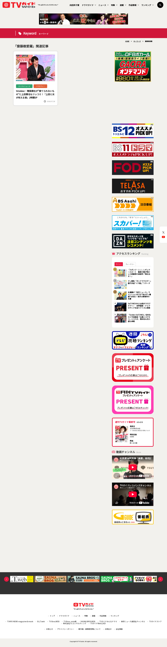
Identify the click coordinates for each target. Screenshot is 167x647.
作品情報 (132, 5)
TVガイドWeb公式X (98, 623)
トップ (52, 616)
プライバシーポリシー (65, 629)
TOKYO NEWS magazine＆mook (20, 621)
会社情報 (119, 629)
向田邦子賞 (74, 5)
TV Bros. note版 (70, 621)
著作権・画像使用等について (89, 629)
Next (160, 579)
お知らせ (49, 629)
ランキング (146, 5)
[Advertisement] (133, 103)
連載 (122, 5)
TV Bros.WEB (54, 621)
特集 (113, 5)
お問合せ (108, 629)
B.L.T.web (41, 621)
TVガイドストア (155, 621)
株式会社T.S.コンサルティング (74, 623)
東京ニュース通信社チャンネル (133, 621)
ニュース (102, 5)
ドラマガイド (88, 5)
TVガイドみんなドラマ (108, 621)
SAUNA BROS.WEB (88, 621)
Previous (6, 579)
